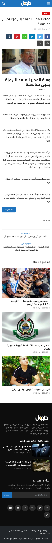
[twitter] (40, 508)
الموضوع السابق (26, 233)
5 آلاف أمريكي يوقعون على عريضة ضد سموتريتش (26, 236)
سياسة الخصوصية (26, 538)
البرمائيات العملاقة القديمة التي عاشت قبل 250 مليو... (18, 463)
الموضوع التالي (26, 243)
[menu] (48, 3)
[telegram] (18, 508)
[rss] (47, 515)
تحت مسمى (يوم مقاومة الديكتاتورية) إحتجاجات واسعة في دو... (30, 303)
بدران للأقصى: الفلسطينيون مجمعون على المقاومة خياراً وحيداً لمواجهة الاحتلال (26, 248)
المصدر (10, 209)
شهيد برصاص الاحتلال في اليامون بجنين (31, 389)
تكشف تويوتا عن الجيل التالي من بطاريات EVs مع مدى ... (17, 448)
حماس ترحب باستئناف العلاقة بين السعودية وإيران (28, 347)
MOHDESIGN (45, 533)
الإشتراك (6, 495)
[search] (3, 3)
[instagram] (25, 508)
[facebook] (47, 508)
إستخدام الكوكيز (42, 538)
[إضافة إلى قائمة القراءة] (40, 43)
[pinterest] (32, 508)
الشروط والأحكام (10, 538)
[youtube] (10, 508)
